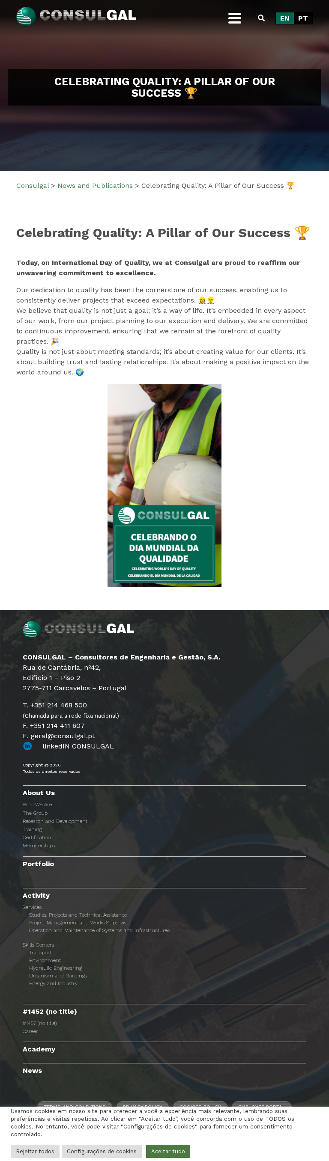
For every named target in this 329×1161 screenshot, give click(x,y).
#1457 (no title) (40, 1023)
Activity (36, 895)
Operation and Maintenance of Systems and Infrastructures (99, 930)
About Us (39, 793)
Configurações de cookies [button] (102, 1151)
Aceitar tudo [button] (168, 1151)
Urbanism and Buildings (58, 976)
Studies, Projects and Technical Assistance (78, 915)
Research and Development (55, 821)
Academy (39, 1049)
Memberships (39, 846)
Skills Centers (38, 945)
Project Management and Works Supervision (81, 923)
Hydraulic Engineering (55, 968)
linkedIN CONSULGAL (78, 746)
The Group (35, 813)
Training (32, 829)
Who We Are (37, 805)
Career (30, 1031)
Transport (40, 953)
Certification (37, 837)
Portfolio (38, 864)
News (32, 1070)
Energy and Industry (53, 983)
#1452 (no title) (50, 1011)
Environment (45, 960)
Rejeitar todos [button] (35, 1151)
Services (32, 907)
